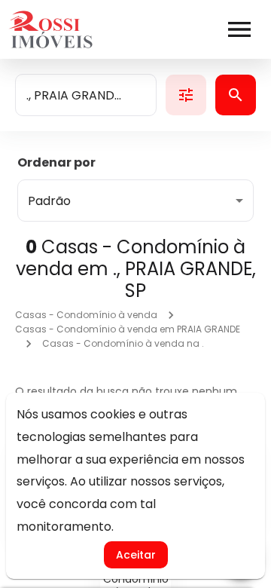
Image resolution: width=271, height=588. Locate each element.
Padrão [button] (49, 201)
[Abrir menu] (239, 29)
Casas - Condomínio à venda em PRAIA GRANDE (127, 329)
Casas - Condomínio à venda (86, 314)
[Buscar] (235, 95)
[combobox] (86, 95)
